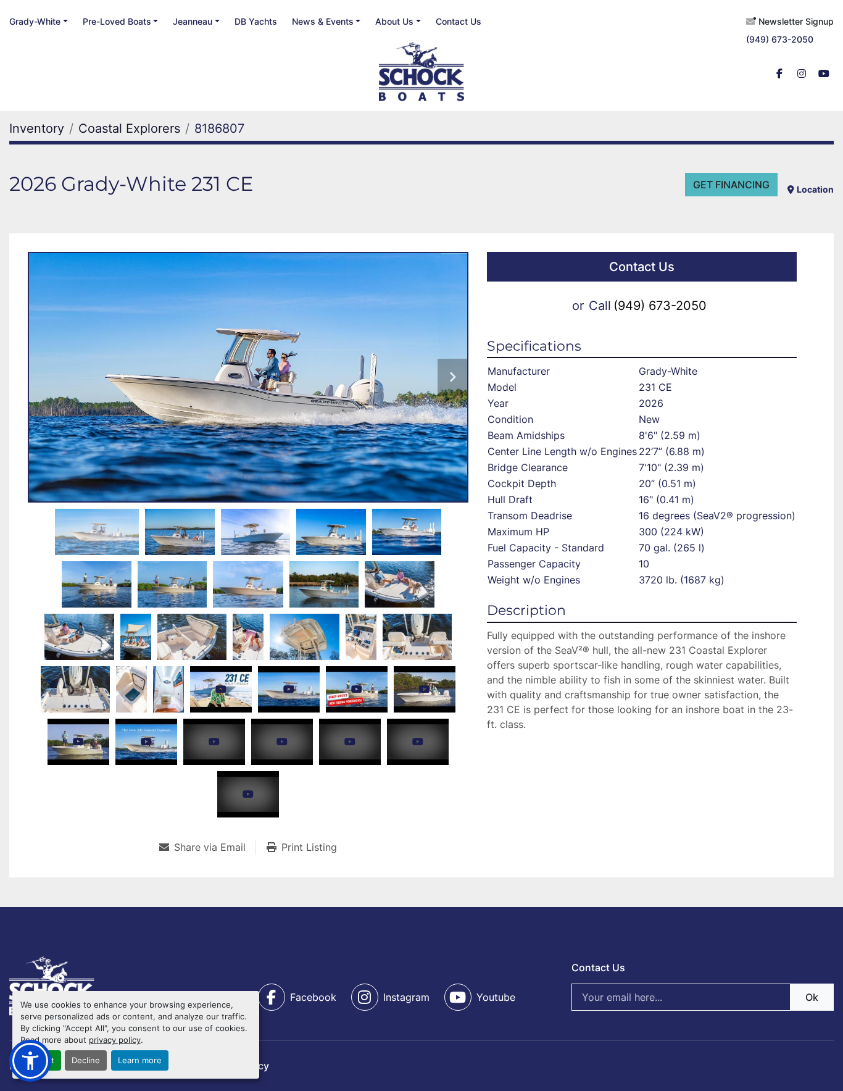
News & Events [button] (323, 21)
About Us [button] (394, 21)
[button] (121, 21)
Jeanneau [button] (192, 21)
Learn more (140, 1060)
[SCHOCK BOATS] (51, 985)
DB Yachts (256, 21)
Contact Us (458, 21)
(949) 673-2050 (779, 39)
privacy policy (115, 1040)
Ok (811, 997)
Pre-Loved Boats (117, 21)
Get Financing (731, 184)
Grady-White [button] (34, 21)
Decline (86, 1060)
